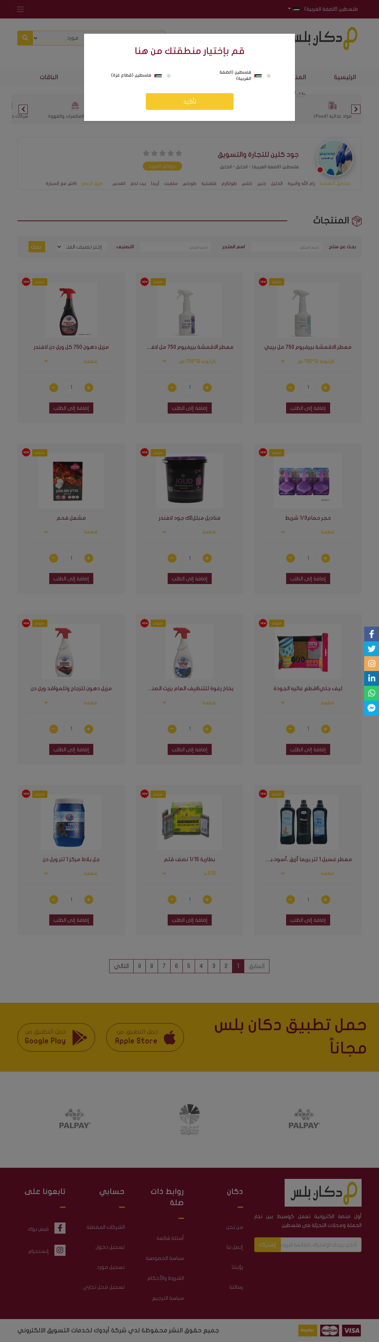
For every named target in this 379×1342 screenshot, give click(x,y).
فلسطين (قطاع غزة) (131, 75)
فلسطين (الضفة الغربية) (235, 75)
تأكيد (189, 102)
